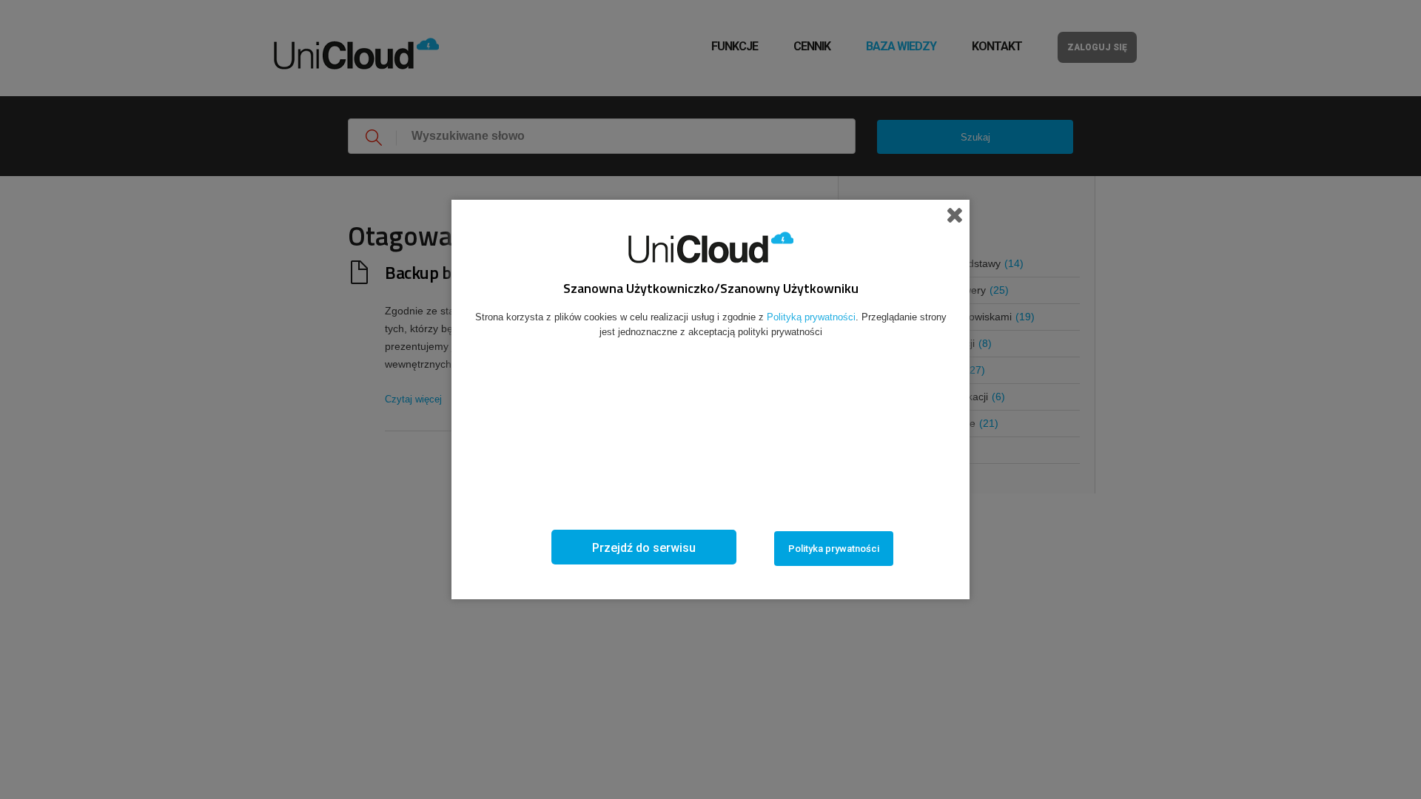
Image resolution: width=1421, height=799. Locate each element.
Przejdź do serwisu (644, 548)
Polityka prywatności (833, 548)
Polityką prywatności (811, 317)
